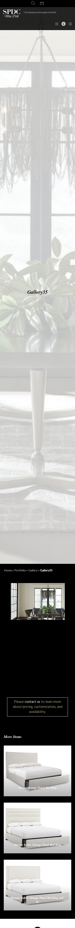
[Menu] (69, 24)
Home (8, 570)
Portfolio (20, 570)
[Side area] (55, 24)
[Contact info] (62, 24)
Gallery (33, 570)
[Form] (41, 3)
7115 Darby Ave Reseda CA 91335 (40, 12)
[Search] (33, 3)
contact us (32, 702)
